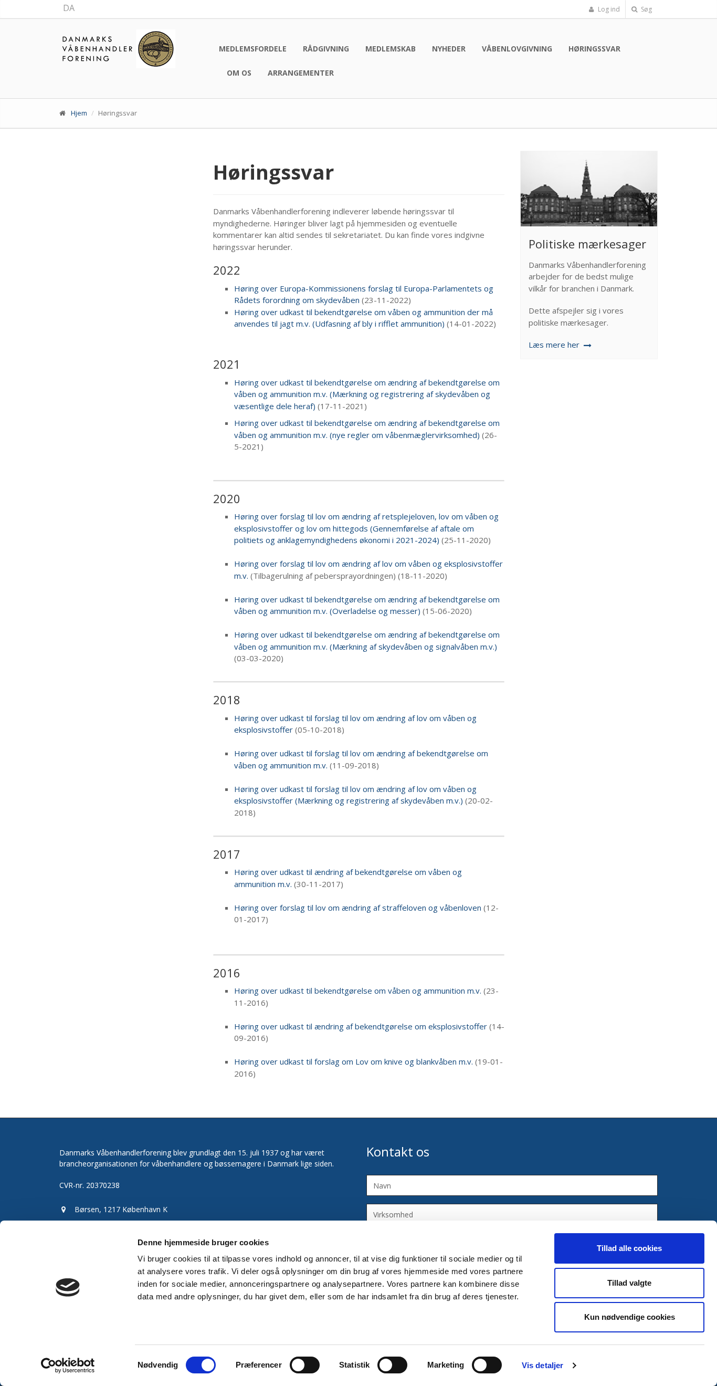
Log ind (608, 9)
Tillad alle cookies (629, 1248)
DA (69, 8)
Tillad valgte (629, 1282)
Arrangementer (301, 73)
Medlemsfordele (253, 49)
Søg (645, 9)
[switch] (305, 1365)
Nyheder (449, 49)
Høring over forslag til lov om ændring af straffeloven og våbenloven (357, 907)
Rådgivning (326, 49)
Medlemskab (390, 49)
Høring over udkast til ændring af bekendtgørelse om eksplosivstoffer (360, 1026)
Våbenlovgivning (517, 49)
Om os (239, 73)
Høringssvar (594, 49)
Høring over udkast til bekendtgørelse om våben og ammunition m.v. (357, 990)
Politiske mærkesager (587, 244)
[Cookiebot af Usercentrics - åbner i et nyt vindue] (68, 1365)
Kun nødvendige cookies (629, 1316)
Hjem (79, 113)
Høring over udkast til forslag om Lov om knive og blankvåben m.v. (353, 1061)
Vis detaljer (542, 1365)
